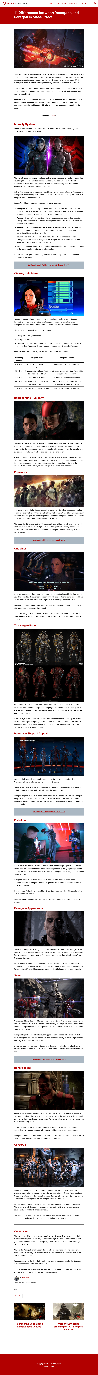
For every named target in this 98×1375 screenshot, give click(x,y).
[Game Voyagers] (14, 3)
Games (16, 1282)
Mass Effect (18, 1296)
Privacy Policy (49, 1366)
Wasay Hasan (25, 1277)
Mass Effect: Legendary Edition (27, 1282)
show (53, 115)
